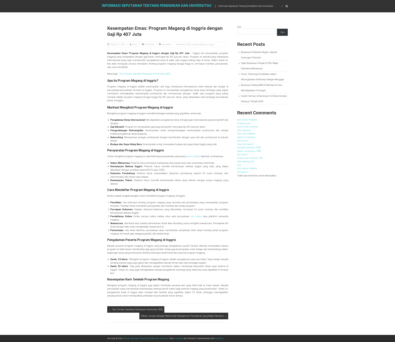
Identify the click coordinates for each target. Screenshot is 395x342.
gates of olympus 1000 (249, 151)
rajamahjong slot (245, 161)
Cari (239, 26)
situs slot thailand (246, 133)
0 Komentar (149, 44)
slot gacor (242, 172)
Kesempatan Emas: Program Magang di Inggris (195, 44)
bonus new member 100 (249, 158)
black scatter (193, 156)
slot (239, 165)
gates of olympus (246, 137)
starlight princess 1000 (249, 147)
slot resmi (242, 154)
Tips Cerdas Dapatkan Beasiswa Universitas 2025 (144, 73)
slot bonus (242, 140)
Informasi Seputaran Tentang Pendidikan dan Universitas (156, 6)
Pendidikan (166, 44)
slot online (196, 216)
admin (134, 44)
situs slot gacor (245, 144)
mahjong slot (244, 123)
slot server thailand (247, 119)
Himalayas (179, 338)
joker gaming (244, 130)
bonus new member (247, 126)
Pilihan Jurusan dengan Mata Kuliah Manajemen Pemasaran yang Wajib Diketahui (184, 316)
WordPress (219, 338)
